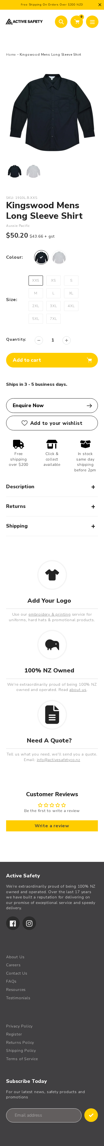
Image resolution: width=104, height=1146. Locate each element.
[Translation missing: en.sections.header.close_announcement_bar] (100, 4)
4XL (71, 306)
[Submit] (91, 1115)
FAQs (11, 981)
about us (77, 689)
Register (14, 1034)
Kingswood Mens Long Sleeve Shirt (51, 54)
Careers (13, 965)
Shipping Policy (21, 1050)
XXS (35, 280)
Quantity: (16, 339)
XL (71, 293)
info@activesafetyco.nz (58, 759)
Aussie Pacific (18, 225)
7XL (53, 318)
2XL (35, 306)
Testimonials (18, 998)
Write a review (52, 826)
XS (53, 280)
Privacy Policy (19, 1026)
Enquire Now (28, 405)
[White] (59, 257)
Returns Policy (20, 1042)
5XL (35, 318)
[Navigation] (92, 22)
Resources (16, 989)
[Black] (41, 257)
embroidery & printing (50, 614)
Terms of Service (22, 1059)
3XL (53, 306)
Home (11, 54)
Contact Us (16, 973)
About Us (15, 957)
